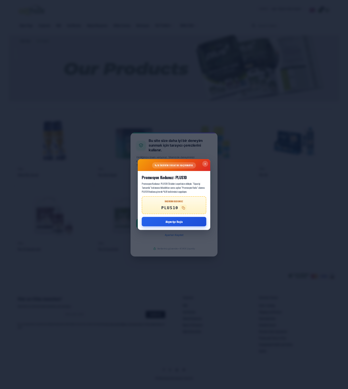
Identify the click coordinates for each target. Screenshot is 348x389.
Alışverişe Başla (174, 222)
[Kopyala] (183, 208)
